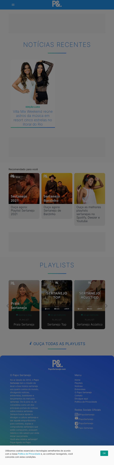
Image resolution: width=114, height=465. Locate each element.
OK (104, 453)
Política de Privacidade (29, 454)
